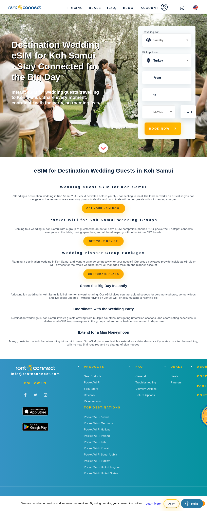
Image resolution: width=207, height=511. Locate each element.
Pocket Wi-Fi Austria (97, 417)
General (140, 376)
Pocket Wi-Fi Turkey (97, 460)
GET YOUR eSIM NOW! (103, 208)
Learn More (153, 503)
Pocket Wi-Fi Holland (97, 429)
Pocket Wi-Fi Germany (98, 423)
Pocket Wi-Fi (92, 382)
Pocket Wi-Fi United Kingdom (102, 467)
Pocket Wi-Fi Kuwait (96, 448)
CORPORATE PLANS (103, 274)
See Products (92, 376)
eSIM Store (91, 388)
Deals (174, 376)
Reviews (89, 395)
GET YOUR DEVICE (103, 241)
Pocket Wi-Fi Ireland (97, 435)
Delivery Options (145, 388)
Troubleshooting (145, 382)
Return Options (145, 395)
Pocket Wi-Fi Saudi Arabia (100, 454)
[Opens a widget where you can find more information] (192, 504)
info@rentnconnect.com (35, 374)
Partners (176, 382)
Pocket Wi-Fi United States (101, 473)
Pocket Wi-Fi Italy (95, 442)
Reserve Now (92, 401)
